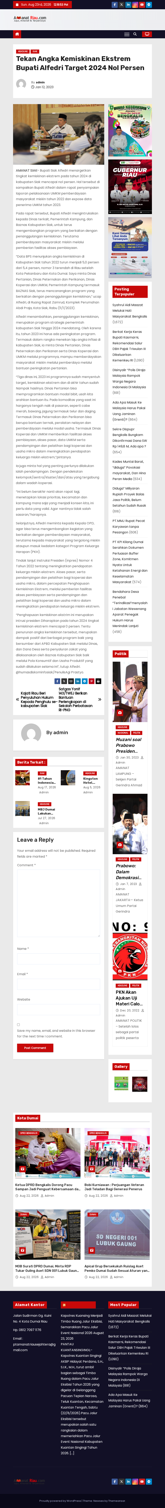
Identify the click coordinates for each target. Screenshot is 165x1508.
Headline (23, 51)
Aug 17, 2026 (47, 787)
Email (22, 974)
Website (23, 999)
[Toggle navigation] (126, 34)
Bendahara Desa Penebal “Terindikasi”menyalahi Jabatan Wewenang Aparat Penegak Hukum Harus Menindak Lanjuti (129, 608)
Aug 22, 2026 (30, 1196)
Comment (26, 865)
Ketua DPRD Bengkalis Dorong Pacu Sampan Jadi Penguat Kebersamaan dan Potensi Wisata (47, 1189)
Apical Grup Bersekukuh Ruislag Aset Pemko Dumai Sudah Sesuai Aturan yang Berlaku (117, 1270)
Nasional (123, 732)
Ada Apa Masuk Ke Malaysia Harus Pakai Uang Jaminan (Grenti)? (129, 1400)
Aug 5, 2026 (92, 787)
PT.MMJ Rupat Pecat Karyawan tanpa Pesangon (128, 527)
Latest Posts (80, 1305)
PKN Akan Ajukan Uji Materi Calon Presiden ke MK (129, 1003)
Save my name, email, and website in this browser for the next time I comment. (56, 1033)
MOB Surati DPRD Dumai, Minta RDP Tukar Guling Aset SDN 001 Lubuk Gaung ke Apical (47, 1270)
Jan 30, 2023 (130, 758)
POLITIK (136, 732)
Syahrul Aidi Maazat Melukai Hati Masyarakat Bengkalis (129, 311)
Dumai (23, 1214)
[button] (136, 34)
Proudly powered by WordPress (60, 1501)
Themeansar (116, 1501)
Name (23, 948)
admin (40, 82)
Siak (35, 51)
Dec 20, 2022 (130, 1010)
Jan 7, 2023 (129, 884)
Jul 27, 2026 (46, 818)
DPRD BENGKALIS (28, 1133)
